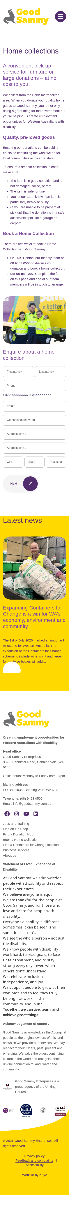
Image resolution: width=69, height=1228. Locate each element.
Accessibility (35, 1164)
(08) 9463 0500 (31, 798)
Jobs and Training (16, 824)
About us (9, 855)
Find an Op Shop (15, 829)
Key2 (43, 1175)
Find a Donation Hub (18, 834)
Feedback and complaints (34, 1160)
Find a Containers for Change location (31, 845)
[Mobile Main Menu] (60, 16)
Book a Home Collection (20, 840)
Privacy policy (34, 1156)
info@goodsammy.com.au (32, 803)
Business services (16, 850)
